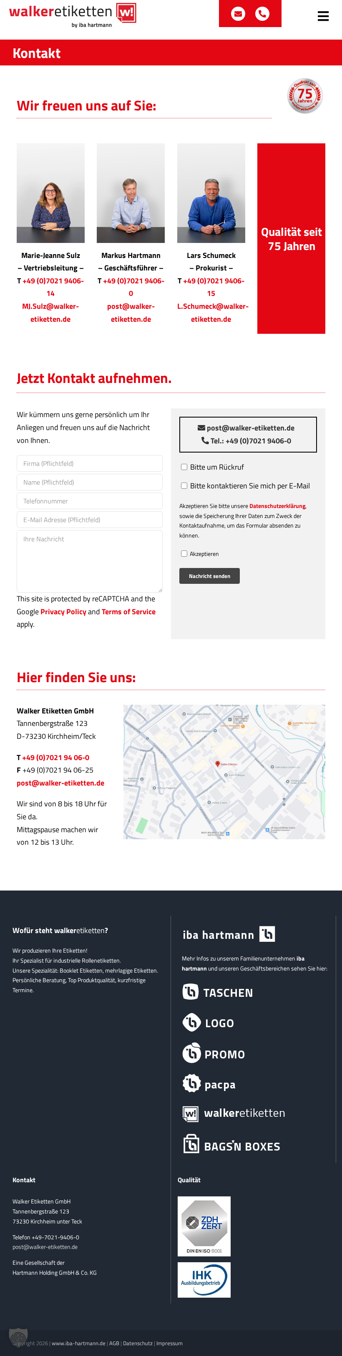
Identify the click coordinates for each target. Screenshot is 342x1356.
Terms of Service (129, 611)
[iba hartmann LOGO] (253, 1022)
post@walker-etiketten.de (249, 427)
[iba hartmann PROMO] (253, 1053)
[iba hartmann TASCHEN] (253, 992)
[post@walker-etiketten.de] (239, 14)
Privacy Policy (63, 611)
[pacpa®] (253, 1083)
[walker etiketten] (253, 1114)
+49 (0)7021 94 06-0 (55, 757)
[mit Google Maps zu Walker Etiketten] (224, 708)
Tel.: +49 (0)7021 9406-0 (250, 440)
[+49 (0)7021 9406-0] (262, 14)
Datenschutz (138, 1343)
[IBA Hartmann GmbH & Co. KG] (253, 934)
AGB (114, 1343)
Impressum (169, 1343)
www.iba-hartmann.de (79, 1343)
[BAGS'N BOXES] (253, 1144)
